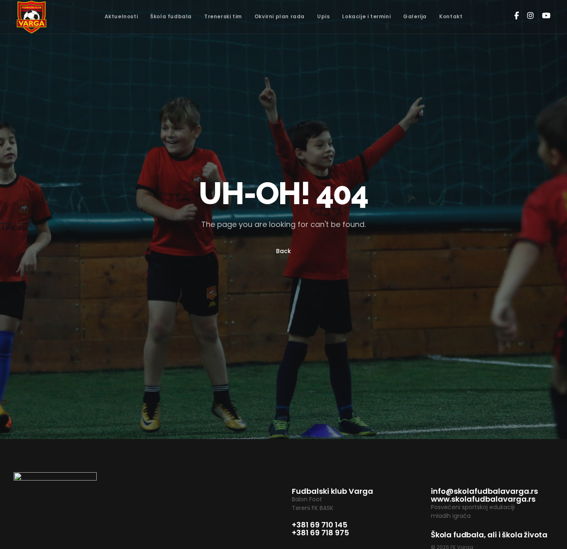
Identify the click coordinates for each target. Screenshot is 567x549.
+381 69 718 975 (320, 532)
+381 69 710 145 (319, 525)
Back (283, 251)
